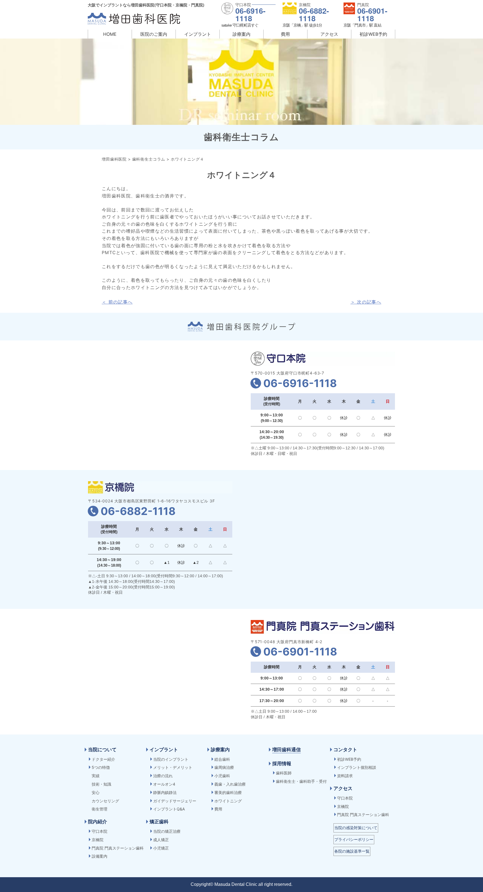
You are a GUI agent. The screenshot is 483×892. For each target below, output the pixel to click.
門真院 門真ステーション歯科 (118, 848)
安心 (96, 792)
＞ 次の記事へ (366, 302)
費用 (285, 34)
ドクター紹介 (103, 759)
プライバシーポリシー (353, 839)
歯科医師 (284, 773)
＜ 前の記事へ (117, 302)
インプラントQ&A (169, 809)
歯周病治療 (224, 767)
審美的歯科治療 (228, 792)
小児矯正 (161, 848)
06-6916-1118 (250, 14)
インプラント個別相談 (356, 767)
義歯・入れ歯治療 (230, 784)
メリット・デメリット (172, 767)
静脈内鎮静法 (165, 792)
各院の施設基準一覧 (352, 851)
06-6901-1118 (372, 14)
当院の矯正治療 (167, 831)
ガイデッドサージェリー (174, 800)
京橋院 (97, 839)
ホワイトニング (228, 800)
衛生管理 (99, 809)
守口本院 (99, 831)
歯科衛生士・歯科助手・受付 (301, 781)
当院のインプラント (170, 759)
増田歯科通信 (286, 749)
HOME (110, 34)
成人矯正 (161, 839)
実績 (96, 775)
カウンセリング (105, 800)
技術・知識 (101, 784)
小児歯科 (222, 775)
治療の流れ (163, 775)
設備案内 (99, 856)
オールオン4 (164, 784)
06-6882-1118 (314, 14)
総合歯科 (222, 759)
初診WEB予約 (373, 34)
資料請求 (345, 775)
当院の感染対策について (355, 827)
